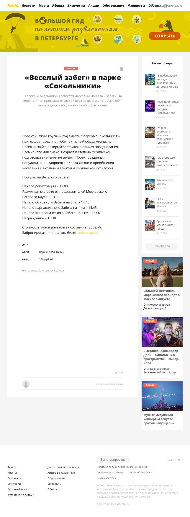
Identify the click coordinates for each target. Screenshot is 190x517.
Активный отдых (18, 489)
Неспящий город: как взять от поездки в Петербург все (167, 107)
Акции (93, 6)
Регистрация (174, 5)
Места (44, 6)
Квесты (12, 472)
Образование (113, 6)
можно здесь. (88, 232)
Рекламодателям (106, 478)
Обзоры (53, 489)
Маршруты (136, 6)
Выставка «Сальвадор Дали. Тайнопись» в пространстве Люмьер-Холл (161, 357)
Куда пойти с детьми (21, 495)
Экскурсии (76, 6)
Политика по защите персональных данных (122, 466)
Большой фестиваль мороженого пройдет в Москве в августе (161, 295)
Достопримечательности (64, 467)
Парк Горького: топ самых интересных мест (167, 161)
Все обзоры (162, 246)
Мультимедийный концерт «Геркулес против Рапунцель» (158, 419)
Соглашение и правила (110, 472)
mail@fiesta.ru (120, 504)
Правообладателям (141, 472)
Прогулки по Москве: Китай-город (166, 224)
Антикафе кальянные (61, 472)
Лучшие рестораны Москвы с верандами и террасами (164, 135)
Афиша (58, 6)
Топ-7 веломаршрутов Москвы (166, 202)
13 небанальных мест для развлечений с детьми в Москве (167, 81)
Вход (161, 5)
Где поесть (14, 478)
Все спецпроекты (113, 460)
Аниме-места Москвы (164, 181)
